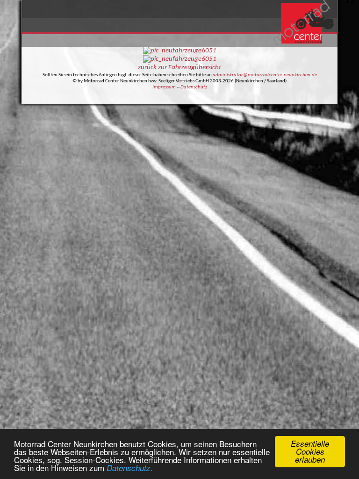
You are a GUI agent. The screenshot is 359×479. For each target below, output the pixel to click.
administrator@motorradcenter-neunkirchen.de (265, 75)
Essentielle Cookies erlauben (310, 451)
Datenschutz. (130, 467)
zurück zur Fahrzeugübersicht (179, 67)
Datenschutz (193, 87)
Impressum (164, 87)
